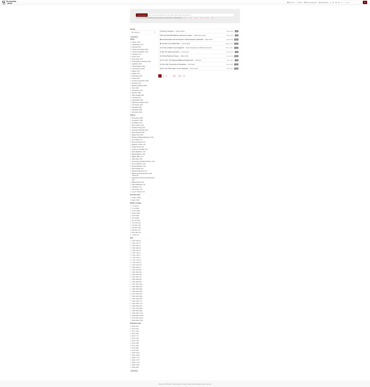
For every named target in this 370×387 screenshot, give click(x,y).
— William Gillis (199, 56)
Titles (173, 384)
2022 (136, 357)
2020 (136, 353)
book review (137, 59)
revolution (137, 54)
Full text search (141, 15)
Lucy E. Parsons (138, 192)
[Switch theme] (341, 2)
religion (136, 73)
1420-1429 (136, 241)
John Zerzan (137, 189)
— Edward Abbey (199, 31)
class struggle (138, 95)
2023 (136, 360)
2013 (135, 336)
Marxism (136, 93)
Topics (184, 384)
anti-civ (136, 56)
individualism (137, 44)
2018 (135, 348)
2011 (135, 331)
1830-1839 (137, 274)
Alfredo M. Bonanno (139, 171)
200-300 (136, 228)
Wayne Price (137, 135)
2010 (135, 329)
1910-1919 (137, 294)
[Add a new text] (339, 2)
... (169, 76)
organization (137, 100)
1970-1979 (137, 308)
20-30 (136, 213)
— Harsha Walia (199, 43)
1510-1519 (136, 243)
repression (137, 110)
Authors (179, 384)
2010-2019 (137, 318)
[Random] (336, 2)
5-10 (135, 208)
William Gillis (137, 156)
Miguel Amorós (138, 182)
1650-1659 (136, 250)
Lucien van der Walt (140, 149)
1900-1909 (137, 291)
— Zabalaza (199, 60)
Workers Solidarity (139, 85)
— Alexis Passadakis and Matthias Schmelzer (199, 48)
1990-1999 (137, 313)
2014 (135, 338)
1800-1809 (136, 267)
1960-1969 (137, 306)
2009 (135, 326)
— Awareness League (199, 35)
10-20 (136, 211)
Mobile (199, 384)
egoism (136, 71)
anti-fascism (137, 105)
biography (137, 107)
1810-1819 (137, 270)
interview (136, 47)
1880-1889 (137, 286)
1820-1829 (137, 272)
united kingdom (138, 66)
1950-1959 (137, 303)
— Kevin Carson (199, 68)
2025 (136, 365)
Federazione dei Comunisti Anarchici (143, 179)
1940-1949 (137, 301)
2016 (135, 343)
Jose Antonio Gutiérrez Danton (143, 161)
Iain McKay (137, 123)
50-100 (136, 220)
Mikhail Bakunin (138, 154)
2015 (135, 341)
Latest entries (192, 384)
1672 (174, 76)
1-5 (135, 206)
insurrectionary (138, 69)
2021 (136, 355)
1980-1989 (137, 311)
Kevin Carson (138, 125)
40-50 (135, 218)
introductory (137, 90)
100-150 (136, 223)
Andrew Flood (138, 147)
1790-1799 (137, 265)
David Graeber (138, 132)
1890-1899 (137, 289)
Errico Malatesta (139, 152)
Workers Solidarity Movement (143, 137)
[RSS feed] (333, 2)
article (136, 198)
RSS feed (168, 384)
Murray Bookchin (139, 166)
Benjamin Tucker (139, 144)
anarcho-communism (140, 81)
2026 (135, 367)
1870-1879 (137, 284)
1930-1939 (137, 299)
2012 (135, 333)
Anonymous (137, 118)
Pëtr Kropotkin (138, 168)
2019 (135, 350)
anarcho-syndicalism (140, 52)
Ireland (136, 78)
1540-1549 (136, 245)
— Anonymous (199, 52)
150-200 (136, 225)
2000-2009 (137, 315)
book (135, 200)
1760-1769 (136, 258)
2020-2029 (137, 320)
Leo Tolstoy (137, 140)
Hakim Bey (137, 159)
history (136, 42)
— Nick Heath (199, 64)
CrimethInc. (137, 120)
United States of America (141, 61)
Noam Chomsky (138, 142)
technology (137, 76)
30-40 (135, 215)
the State (136, 97)
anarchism (137, 112)
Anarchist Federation (140, 130)
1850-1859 (137, 279)
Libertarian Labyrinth (140, 102)
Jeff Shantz (137, 187)
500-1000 (136, 232)
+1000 (135, 235)
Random (161, 384)
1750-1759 (136, 255)
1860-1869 (137, 282)
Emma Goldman (139, 164)
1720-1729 (136, 253)
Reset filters (134, 36)
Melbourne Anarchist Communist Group (142, 174)
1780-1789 (137, 262)
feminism (136, 83)
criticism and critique (140, 49)
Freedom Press (138, 127)
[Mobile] (330, 2)
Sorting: (132, 29)
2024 (136, 362)
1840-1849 (137, 277)
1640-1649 (136, 248)
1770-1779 (136, 260)
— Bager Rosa (199, 39)
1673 (179, 76)
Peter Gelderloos (138, 184)
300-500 (136, 230)
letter (135, 88)
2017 (135, 345)
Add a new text (206, 384)
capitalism (137, 64)
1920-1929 (137, 296)
